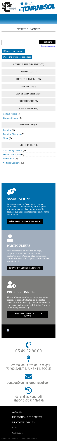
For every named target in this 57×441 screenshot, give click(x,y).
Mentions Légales (23, 422)
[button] (28, 19)
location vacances (12, 134)
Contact (17, 433)
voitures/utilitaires (12, 163)
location (7, 130)
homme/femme (10, 118)
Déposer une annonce (13, 51)
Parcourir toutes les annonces (17, 57)
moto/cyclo (8, 158)
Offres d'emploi (26, 79)
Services (27, 86)
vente (5, 138)
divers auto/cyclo (12, 154)
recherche (26, 101)
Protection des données (27, 417)
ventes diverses (26, 93)
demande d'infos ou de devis (27, 314)
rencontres (27, 108)
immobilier (26, 124)
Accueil (17, 412)
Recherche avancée (48, 46)
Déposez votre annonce (25, 221)
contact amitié (10, 114)
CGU (14, 427)
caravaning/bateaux (12, 150)
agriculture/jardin (26, 64)
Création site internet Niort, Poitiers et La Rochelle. (19, 438)
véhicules (26, 145)
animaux (26, 71)
